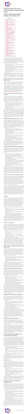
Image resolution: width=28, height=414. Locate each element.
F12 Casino (7, 44)
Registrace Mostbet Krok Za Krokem (10, 31)
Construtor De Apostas (9, 27)
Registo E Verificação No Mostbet (10, 32)
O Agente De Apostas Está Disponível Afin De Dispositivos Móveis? (10, 48)
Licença (7, 26)
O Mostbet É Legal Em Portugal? (10, 24)
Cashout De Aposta (8, 49)
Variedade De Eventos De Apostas (10, 50)
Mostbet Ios (7, 55)
